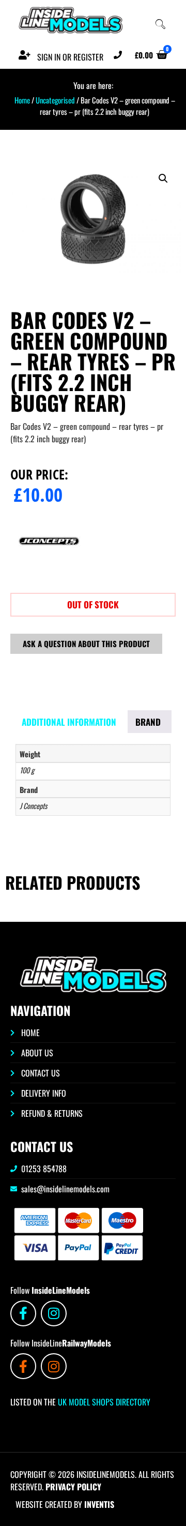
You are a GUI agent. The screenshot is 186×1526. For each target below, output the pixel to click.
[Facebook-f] (23, 1313)
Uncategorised (55, 100)
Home (22, 100)
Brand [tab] (148, 721)
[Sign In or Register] (24, 55)
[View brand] (49, 576)
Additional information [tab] (69, 721)
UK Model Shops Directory (103, 1402)
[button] (163, 178)
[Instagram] (54, 1313)
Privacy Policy (73, 1486)
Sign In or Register (70, 57)
